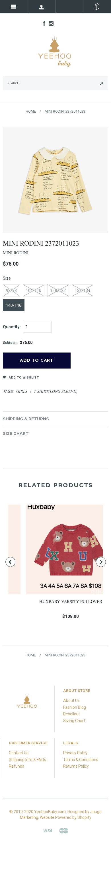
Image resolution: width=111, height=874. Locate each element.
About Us (71, 700)
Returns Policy (76, 766)
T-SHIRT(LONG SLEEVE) (55, 391)
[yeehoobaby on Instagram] (50, 23)
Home (31, 111)
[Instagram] (27, 702)
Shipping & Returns (26, 418)
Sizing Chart (74, 720)
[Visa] (47, 830)
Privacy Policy (75, 752)
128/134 (82, 290)
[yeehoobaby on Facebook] (42, 23)
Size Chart (16, 433)
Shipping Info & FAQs (27, 759)
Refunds (16, 766)
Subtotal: (10, 343)
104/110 (33, 290)
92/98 (11, 290)
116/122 (58, 290)
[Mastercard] (64, 830)
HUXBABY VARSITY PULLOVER (56, 601)
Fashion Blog (74, 707)
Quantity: (12, 326)
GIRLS (21, 391)
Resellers (71, 714)
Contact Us (18, 752)
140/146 (13, 305)
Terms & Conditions (80, 759)
